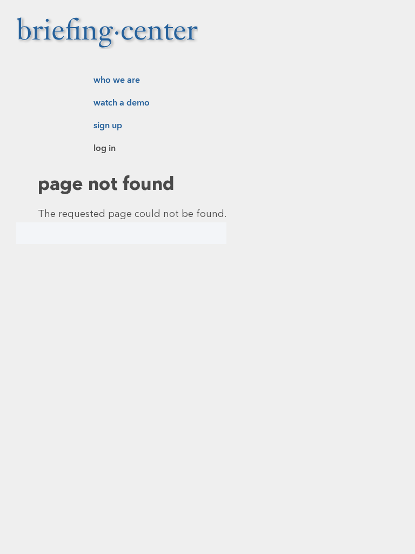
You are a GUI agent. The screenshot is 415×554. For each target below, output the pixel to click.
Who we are (116, 80)
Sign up (107, 125)
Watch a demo (121, 103)
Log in (104, 148)
